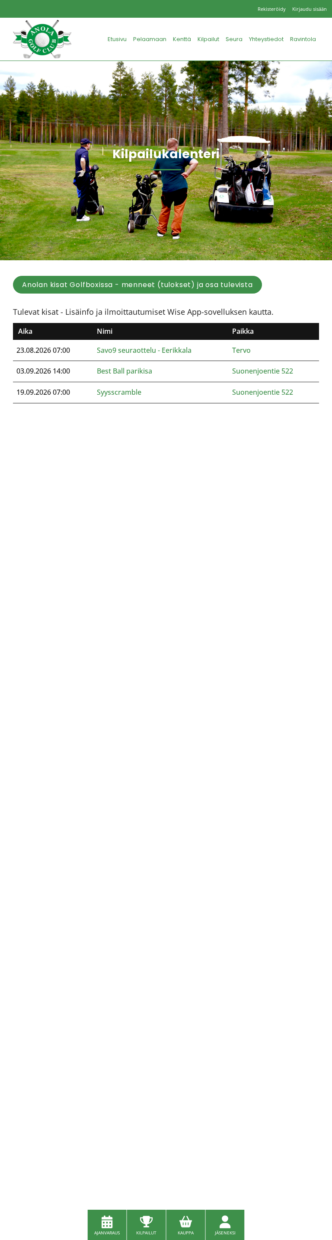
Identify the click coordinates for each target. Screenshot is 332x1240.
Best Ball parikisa (124, 371)
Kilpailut (208, 39)
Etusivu (117, 39)
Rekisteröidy (272, 9)
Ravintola (303, 39)
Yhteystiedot (266, 39)
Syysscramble (119, 392)
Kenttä (182, 39)
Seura (234, 39)
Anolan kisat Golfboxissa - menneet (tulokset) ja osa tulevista (137, 285)
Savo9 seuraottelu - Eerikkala (144, 350)
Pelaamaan (149, 39)
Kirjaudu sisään (309, 9)
